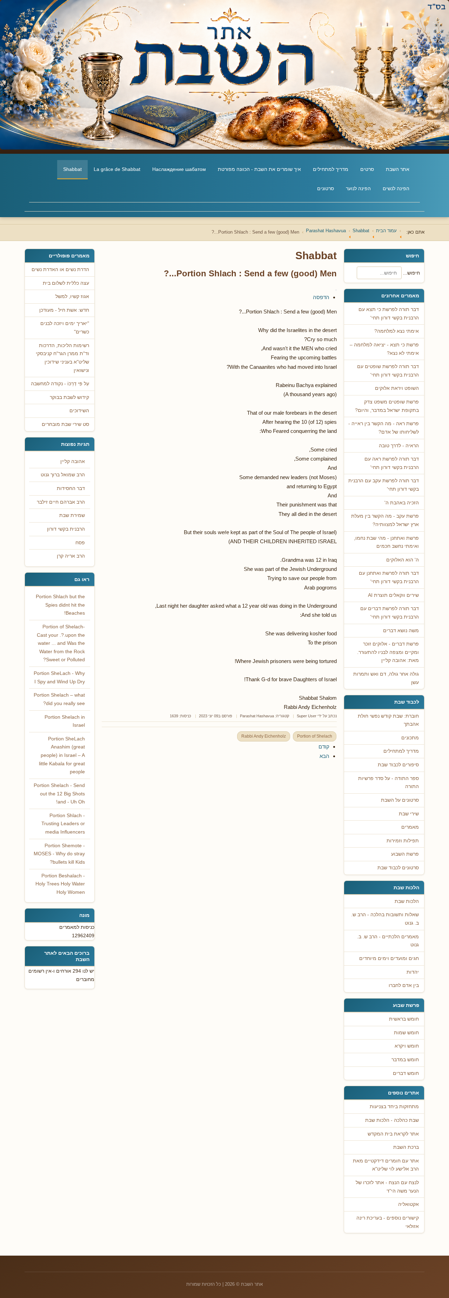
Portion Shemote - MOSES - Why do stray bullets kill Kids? (59, 854)
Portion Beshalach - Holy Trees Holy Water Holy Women (60, 884)
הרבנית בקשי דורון (66, 529)
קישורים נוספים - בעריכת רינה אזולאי (387, 1222)
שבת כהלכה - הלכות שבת (392, 1120)
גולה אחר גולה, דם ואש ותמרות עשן (386, 678)
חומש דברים (406, 1073)
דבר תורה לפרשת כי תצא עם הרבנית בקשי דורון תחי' (388, 313)
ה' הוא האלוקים (402, 559)
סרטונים (325, 188)
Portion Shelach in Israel (65, 721)
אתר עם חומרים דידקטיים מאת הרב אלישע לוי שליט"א (386, 1165)
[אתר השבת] (224, 75)
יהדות (413, 972)
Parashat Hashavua (257, 716)
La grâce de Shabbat (117, 169)
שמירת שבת (72, 515)
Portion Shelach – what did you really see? (59, 699)
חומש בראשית (404, 1019)
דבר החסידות (71, 488)
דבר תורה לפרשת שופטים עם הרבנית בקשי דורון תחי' (388, 371)
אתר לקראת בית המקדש (393, 1134)
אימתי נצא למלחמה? (396, 331)
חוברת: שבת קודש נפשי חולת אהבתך (388, 720)
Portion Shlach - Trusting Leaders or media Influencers (63, 824)
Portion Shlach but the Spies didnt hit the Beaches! (60, 605)
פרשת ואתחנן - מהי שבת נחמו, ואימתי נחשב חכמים (386, 542)
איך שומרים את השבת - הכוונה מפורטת (259, 169)
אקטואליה (408, 1204)
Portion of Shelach (314, 736)
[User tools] (336, 290)
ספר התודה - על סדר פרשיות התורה (388, 782)
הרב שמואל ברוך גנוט (63, 474)
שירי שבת (409, 813)
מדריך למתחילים (330, 169)
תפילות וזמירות (403, 840)
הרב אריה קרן (71, 556)
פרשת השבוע (405, 854)
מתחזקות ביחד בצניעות (394, 1106)
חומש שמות (406, 1032)
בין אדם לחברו (404, 985)
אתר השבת (397, 169)
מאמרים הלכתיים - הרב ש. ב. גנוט (388, 941)
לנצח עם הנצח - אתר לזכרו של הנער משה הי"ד (387, 1187)
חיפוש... (411, 273)
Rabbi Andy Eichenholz (263, 736)
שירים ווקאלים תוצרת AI (393, 595)
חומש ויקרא (407, 1046)
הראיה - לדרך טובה (399, 445)
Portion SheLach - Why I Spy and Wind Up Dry (59, 677)
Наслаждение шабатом (179, 169)
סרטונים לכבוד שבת (398, 867)
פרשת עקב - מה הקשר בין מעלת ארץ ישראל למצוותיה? (385, 520)
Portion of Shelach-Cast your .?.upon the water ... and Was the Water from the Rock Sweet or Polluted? (61, 643)
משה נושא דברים (401, 630)
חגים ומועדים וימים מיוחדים (389, 958)
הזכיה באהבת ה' (401, 502)
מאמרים (410, 827)
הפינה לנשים (396, 188)
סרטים (367, 169)
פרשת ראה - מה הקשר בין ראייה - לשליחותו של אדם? (383, 428)
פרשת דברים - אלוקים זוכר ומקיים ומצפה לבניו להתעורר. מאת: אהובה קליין (388, 652)
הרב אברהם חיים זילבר (61, 502)
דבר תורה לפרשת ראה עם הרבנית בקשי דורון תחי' (391, 463)
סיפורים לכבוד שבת (398, 764)
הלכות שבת (407, 901)
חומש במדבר (405, 1059)
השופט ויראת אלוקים (397, 388)
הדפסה (321, 297)
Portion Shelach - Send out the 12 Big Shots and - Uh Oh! (59, 794)
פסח (80, 542)
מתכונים (410, 737)
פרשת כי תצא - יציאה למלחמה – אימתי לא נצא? (384, 349)
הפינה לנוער (358, 188)
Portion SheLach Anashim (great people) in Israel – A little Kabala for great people (62, 755)
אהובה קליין (72, 461)
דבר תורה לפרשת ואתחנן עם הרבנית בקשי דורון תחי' (389, 577)
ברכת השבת (406, 1147)
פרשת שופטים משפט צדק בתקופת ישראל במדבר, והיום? (387, 406)
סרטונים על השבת (400, 800)
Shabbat (72, 169)
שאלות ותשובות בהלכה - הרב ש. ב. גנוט (385, 919)
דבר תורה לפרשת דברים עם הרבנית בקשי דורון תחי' (389, 613)
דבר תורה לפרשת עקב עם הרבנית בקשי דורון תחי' (383, 485)
